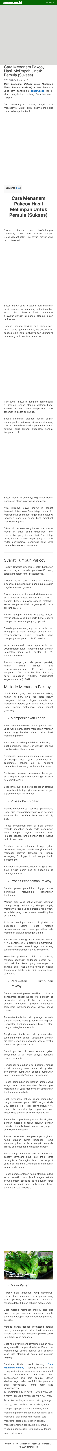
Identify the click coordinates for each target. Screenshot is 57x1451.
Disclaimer (25, 1443)
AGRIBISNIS (14, 1392)
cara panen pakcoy (34, 1420)
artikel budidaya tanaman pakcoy (25, 1400)
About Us (36, 1443)
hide (18, 188)
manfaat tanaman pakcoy (17, 1424)
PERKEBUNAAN (12, 1396)
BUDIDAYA (26, 1392)
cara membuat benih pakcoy (28, 1404)
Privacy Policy (11, 1443)
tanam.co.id (12, 3)
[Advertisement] (28, 35)
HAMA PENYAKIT (43, 1392)
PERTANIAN (28, 1396)
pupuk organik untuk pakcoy (28, 1429)
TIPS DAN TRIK (44, 1396)
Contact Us (47, 1443)
